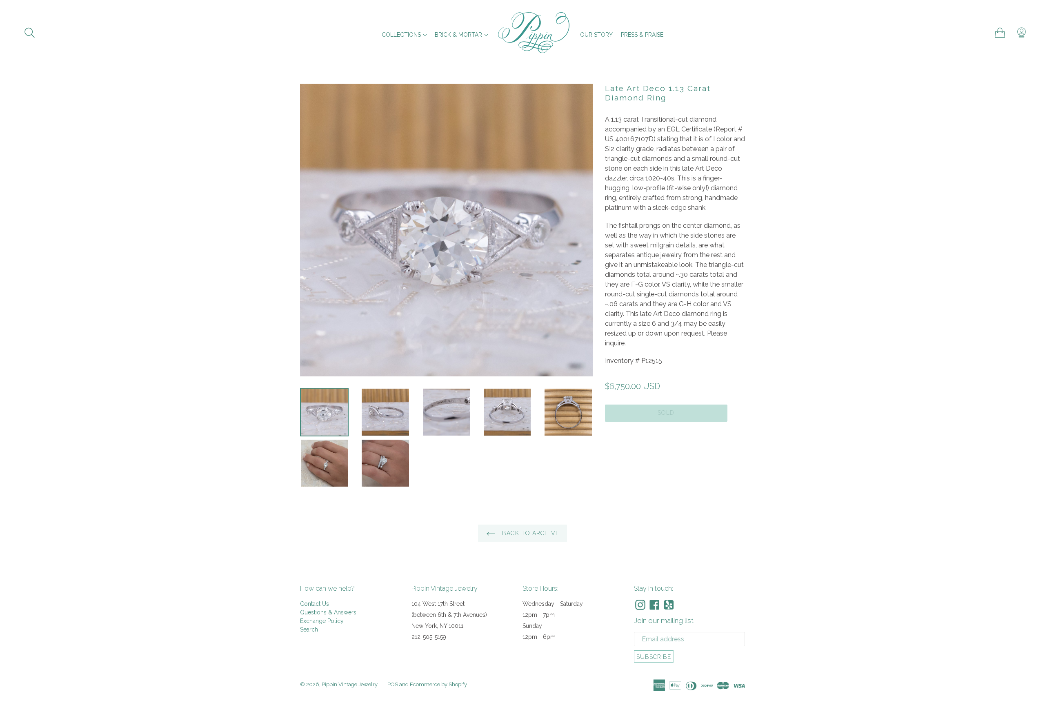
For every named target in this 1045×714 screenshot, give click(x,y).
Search (309, 629)
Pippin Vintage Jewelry (350, 684)
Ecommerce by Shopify (438, 684)
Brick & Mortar (463, 34)
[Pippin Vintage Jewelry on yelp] (669, 605)
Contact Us (314, 604)
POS (392, 684)
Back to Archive (529, 533)
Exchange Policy (322, 621)
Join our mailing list (664, 620)
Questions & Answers (328, 612)
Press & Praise (642, 34)
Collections (406, 34)
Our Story (596, 34)
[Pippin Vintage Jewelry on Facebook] (654, 605)
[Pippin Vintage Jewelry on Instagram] (640, 605)
